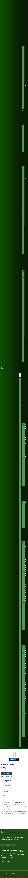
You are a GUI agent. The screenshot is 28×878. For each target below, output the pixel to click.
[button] (20, 375)
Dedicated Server (24, 240)
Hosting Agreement (15, 802)
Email (22, 366)
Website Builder (25, 138)
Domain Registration (25, 63)
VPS (25, 223)
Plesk (25, 215)
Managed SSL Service (25, 292)
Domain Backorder (25, 95)
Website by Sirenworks (14, 875)
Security (22, 637)
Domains (22, 39)
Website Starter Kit (22, 394)
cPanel (25, 171)
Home (7, 750)
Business (25, 202)
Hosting (22, 534)
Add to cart (6, 773)
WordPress (25, 186)
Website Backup (25, 350)
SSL (25, 273)
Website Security (25, 323)
